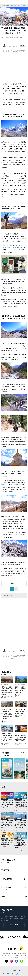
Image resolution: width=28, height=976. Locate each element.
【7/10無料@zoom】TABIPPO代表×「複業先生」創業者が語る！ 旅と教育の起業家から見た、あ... (20, 804)
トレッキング (7, 595)
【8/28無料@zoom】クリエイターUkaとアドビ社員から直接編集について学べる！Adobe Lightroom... (7, 804)
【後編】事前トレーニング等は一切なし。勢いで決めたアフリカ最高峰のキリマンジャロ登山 (6, 715)
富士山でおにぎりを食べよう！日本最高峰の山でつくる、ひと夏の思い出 (20, 689)
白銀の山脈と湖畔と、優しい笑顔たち (20, 712)
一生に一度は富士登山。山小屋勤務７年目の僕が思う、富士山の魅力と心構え (20, 738)
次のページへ (14, 584)
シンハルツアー (9, 247)
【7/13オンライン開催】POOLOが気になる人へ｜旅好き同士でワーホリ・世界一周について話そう (7, 824)
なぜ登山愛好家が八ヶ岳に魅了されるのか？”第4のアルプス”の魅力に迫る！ (7, 738)
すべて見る (24, 752)
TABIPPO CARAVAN (6, 685)
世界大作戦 (19, 245)
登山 (13, 595)
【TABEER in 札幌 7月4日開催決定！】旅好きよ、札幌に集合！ (7, 842)
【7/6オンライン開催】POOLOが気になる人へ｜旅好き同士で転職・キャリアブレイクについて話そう (20, 824)
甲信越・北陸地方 (6, 733)
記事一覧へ (22, 45)
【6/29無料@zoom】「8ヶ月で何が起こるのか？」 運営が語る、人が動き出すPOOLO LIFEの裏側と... (20, 844)
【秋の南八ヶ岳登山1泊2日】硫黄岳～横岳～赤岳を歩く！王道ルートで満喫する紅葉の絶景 (7, 690)
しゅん (8, 45)
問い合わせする (14, 925)
